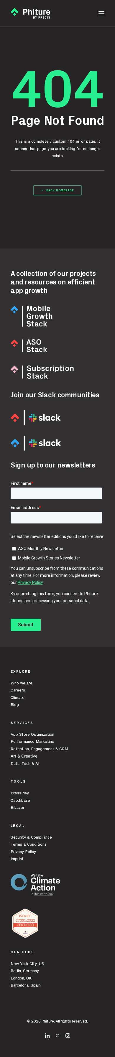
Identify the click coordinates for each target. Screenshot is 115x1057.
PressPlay (20, 793)
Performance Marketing (32, 742)
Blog (15, 705)
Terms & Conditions (29, 844)
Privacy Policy (23, 852)
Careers (18, 690)
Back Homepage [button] (60, 190)
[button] (101, 13)
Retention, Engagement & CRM (39, 749)
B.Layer (17, 808)
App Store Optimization (32, 734)
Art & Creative (25, 755)
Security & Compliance (31, 837)
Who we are (21, 683)
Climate (17, 698)
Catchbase (20, 800)
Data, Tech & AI (25, 764)
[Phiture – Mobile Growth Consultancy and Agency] (30, 13)
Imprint (17, 859)
